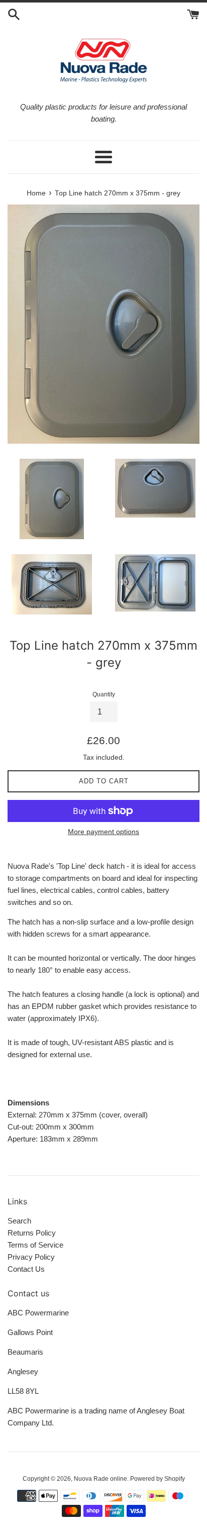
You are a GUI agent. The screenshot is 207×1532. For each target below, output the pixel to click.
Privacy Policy (31, 1257)
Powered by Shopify (157, 1478)
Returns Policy (32, 1233)
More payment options (103, 832)
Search (19, 1220)
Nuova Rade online (100, 1478)
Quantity (103, 694)
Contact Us (26, 1269)
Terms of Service (35, 1245)
